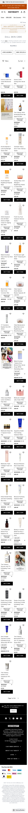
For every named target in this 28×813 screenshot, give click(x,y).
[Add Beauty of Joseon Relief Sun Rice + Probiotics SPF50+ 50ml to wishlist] (23, 518)
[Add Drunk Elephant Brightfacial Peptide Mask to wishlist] (10, 169)
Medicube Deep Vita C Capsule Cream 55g (7, 432)
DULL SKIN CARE (13, 37)
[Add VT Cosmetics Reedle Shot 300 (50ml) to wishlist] (10, 314)
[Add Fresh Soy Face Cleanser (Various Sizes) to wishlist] (23, 205)
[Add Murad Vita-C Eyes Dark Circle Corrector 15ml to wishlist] (10, 277)
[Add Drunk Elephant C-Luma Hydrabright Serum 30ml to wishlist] (10, 135)
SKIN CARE (9, 17)
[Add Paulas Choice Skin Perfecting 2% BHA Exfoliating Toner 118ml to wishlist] (10, 589)
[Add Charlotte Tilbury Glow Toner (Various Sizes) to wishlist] (23, 135)
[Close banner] (24, 25)
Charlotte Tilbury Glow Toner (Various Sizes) (20, 148)
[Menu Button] (1, 12)
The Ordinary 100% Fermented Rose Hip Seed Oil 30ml (20, 114)
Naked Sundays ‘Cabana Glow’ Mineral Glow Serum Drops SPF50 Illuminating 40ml (19, 365)
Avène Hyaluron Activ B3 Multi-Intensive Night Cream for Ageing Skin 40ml (6, 220)
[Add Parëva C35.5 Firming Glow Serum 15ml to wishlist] (23, 68)
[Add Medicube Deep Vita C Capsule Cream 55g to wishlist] (10, 419)
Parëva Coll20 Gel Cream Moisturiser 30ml (6, 81)
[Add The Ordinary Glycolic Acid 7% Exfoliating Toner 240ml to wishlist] (10, 553)
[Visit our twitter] (10, 718)
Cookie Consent (13, 739)
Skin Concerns (17, 17)
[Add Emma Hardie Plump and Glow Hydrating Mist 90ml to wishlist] (10, 485)
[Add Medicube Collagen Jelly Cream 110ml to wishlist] (23, 386)
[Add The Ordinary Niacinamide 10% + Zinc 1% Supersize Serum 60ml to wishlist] (23, 625)
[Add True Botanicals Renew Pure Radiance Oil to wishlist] (10, 518)
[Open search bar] (4, 12)
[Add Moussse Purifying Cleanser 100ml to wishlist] (23, 485)
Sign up (13, 710)
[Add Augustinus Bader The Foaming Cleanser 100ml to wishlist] (23, 419)
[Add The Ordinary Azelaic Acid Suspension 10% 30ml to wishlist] (10, 661)
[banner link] (20, 561)
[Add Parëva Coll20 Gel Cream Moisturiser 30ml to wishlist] (10, 68)
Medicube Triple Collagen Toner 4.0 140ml (6, 465)
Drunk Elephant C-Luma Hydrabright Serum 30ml (6, 148)
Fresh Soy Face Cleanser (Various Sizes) (19, 218)
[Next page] (18, 698)
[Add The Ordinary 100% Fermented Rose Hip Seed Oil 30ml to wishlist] (23, 101)
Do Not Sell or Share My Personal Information (13, 741)
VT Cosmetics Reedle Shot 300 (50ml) (5, 327)
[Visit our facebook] (6, 718)
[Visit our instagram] (13, 718)
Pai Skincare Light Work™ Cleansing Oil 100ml (20, 256)
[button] (7, 109)
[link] (21, 12)
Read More (13, 45)
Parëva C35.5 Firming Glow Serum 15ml (19, 81)
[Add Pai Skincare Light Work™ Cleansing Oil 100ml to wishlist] (23, 243)
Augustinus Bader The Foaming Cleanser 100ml (19, 432)
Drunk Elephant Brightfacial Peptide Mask (6, 182)
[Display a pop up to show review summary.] (25, 123)
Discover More (13, 31)
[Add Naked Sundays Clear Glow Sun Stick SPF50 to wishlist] (10, 243)
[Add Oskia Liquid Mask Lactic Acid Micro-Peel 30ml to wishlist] (10, 386)
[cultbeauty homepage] (13, 12)
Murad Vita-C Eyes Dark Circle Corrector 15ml (6, 291)
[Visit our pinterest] (21, 718)
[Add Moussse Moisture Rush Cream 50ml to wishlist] (23, 452)
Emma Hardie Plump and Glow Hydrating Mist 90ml (6, 498)
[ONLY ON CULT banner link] (7, 358)
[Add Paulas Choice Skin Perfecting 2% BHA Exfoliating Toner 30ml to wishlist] (23, 589)
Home (2, 17)
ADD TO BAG (7, 95)
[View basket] (24, 12)
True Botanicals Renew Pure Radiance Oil (5, 531)
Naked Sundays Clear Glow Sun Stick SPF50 (7, 256)
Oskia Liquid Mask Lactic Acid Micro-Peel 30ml (6, 399)
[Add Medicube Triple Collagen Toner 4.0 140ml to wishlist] (10, 452)
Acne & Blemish (7, 52)
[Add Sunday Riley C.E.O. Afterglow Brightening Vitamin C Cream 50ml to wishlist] (23, 169)
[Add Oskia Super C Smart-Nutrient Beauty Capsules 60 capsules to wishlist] (23, 277)
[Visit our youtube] (17, 718)
